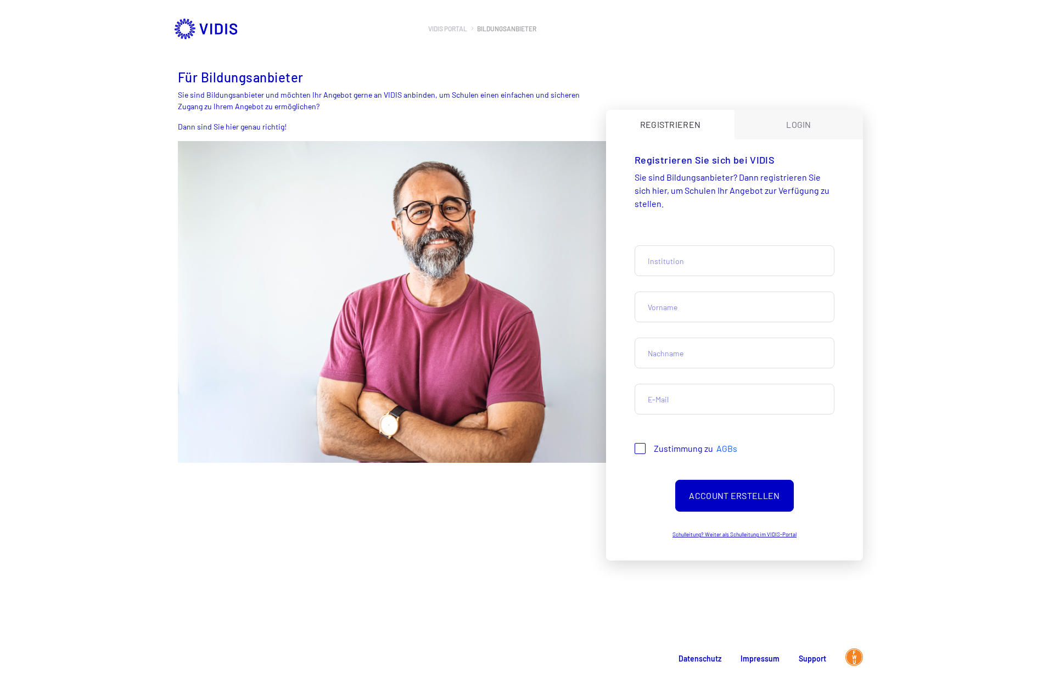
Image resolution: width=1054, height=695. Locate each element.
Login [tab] (798, 124)
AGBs (726, 448)
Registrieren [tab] (670, 124)
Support (812, 658)
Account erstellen (734, 495)
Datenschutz (700, 658)
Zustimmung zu (695, 448)
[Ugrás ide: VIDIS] (278, 28)
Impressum (760, 658)
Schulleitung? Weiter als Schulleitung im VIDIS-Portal (734, 534)
